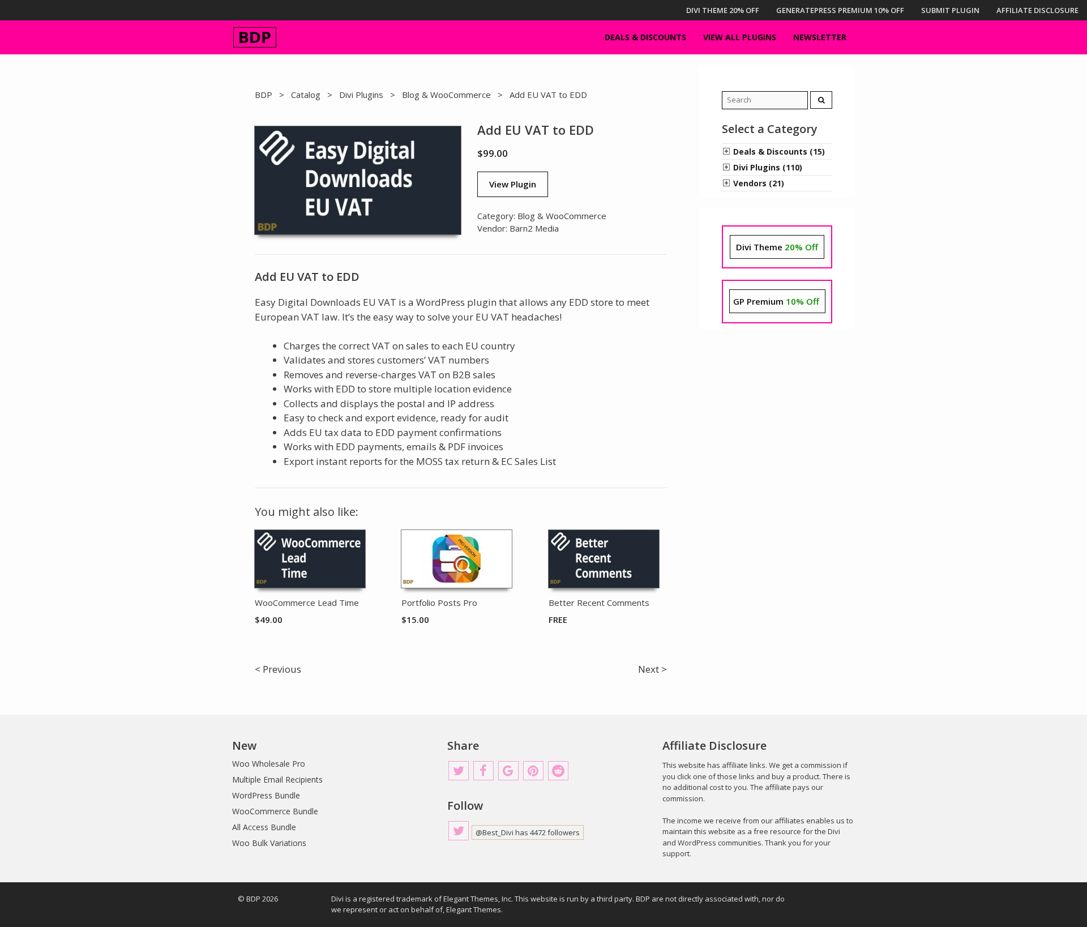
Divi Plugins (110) (767, 167)
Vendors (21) (758, 183)
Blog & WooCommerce (446, 94)
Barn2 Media (534, 228)
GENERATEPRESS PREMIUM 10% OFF (840, 10)
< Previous (278, 669)
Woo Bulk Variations (269, 843)
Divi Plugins (361, 94)
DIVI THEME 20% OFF (722, 10)
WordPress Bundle (266, 795)
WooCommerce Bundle (275, 811)
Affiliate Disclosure (1037, 10)
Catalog (305, 94)
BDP (263, 94)
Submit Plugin (950, 10)
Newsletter (819, 37)
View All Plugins (739, 37)
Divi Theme (777, 247)
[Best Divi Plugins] (254, 37)
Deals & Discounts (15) (779, 151)
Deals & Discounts (645, 37)
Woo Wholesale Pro (268, 763)
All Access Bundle (264, 827)
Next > (652, 669)
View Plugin (512, 184)
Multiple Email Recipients (277, 779)
